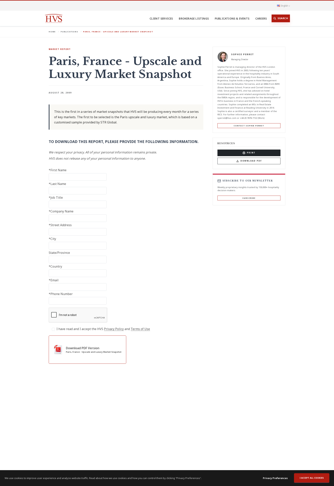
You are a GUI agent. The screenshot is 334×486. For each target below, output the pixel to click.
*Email (54, 280)
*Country (55, 266)
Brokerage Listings (194, 18)
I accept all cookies (312, 478)
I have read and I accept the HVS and (103, 329)
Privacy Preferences (275, 478)
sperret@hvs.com (226, 117)
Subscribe (248, 198)
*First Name (57, 170)
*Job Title (56, 197)
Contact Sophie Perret (249, 125)
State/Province (59, 253)
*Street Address (60, 225)
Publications (69, 31)
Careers (261, 18)
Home (52, 31)
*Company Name (61, 211)
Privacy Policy (114, 329)
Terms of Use (140, 329)
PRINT (251, 152)
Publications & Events (232, 18)
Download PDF (251, 160)
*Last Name (57, 184)
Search (283, 18)
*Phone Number (61, 294)
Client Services (161, 18)
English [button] (284, 5)
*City (52, 239)
